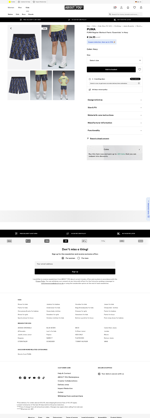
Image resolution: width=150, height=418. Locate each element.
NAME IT (50, 338)
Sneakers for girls (53, 314)
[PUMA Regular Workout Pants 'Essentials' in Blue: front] (24, 47)
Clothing (117, 26)
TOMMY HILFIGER (81, 341)
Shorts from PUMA (24, 354)
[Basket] (141, 7)
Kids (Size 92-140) (105, 26)
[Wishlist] (134, 7)
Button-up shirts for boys (84, 318)
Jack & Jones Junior (25, 334)
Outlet (13, 1)
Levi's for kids (51, 331)
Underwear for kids (53, 308)
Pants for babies (110, 311)
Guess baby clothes (53, 311)
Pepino (49, 334)
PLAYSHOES (79, 338)
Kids (27, 7)
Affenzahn (21, 331)
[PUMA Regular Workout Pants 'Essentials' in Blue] (18, 85)
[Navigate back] (11, 28)
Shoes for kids (23, 304)
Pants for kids (23, 308)
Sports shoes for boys (26, 318)
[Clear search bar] (141, 14)
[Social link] (20, 377)
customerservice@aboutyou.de (52, 283)
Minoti (106, 334)
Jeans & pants (128, 26)
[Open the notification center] (128, 8)
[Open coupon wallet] (114, 7)
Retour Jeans (109, 338)
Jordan (106, 331)
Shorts (139, 26)
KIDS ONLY (79, 334)
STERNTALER (22, 341)
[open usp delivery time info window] (139, 83)
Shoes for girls (23, 314)
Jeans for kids (109, 304)
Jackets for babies (53, 304)
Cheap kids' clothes (111, 308)
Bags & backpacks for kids (84, 308)
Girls (94, 26)
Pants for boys (109, 314)
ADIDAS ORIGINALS (25, 328)
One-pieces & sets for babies (28, 311)
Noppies (21, 338)
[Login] (121, 7)
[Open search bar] (109, 14)
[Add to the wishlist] (139, 69)
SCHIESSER (51, 341)
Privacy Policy (40, 281)
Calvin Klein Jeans (110, 328)
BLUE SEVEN (51, 328)
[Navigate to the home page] (30, 368)
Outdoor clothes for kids (55, 318)
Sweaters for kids (81, 314)
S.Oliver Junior (80, 331)
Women (11, 7)
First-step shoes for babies (114, 318)
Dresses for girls (81, 311)
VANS (106, 341)
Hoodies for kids (81, 304)
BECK (77, 328)
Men (20, 7)
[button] (114, 60)
